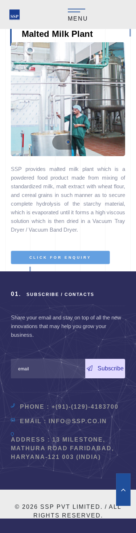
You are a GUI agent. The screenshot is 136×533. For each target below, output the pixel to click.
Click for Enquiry (60, 257)
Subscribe (110, 368)
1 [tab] (68, 142)
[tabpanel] (68, 99)
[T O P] (123, 489)
